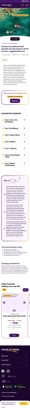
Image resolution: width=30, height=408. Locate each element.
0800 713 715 (25, 1)
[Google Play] (20, 386)
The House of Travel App (7, 396)
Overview (4, 59)
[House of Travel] (7, 5)
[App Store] (7, 386)
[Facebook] (2, 371)
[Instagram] (8, 371)
